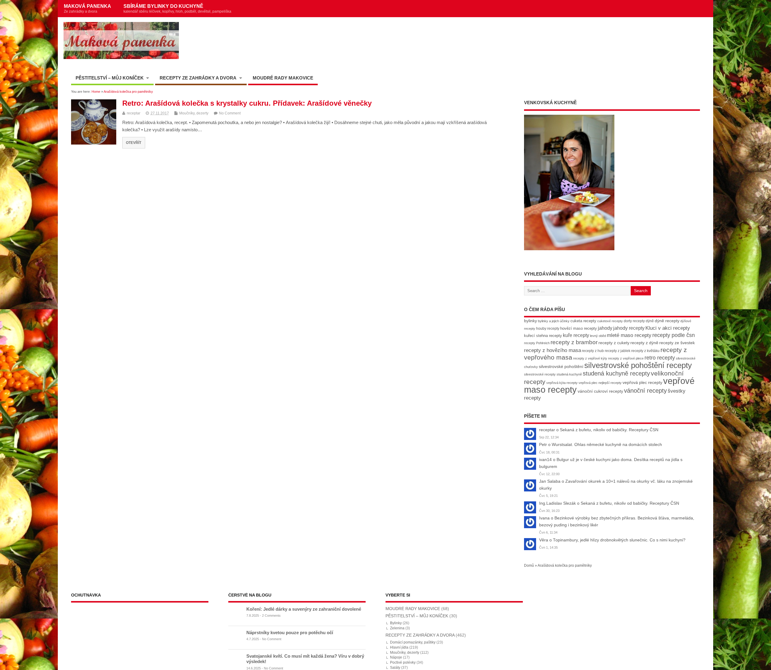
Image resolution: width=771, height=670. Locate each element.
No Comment (230, 113)
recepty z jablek (617, 351)
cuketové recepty (610, 321)
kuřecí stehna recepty (543, 335)
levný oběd (598, 336)
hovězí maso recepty (578, 328)
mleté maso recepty (629, 335)
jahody (605, 328)
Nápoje (396, 657)
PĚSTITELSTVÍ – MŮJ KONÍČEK (110, 77)
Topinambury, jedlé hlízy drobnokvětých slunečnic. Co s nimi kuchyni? (619, 540)
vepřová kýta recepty (562, 383)
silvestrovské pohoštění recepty (638, 365)
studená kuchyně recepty (616, 373)
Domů (529, 565)
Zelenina (397, 628)
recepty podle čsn (673, 335)
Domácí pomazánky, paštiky (412, 642)
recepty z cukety (613, 342)
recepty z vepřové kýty (590, 358)
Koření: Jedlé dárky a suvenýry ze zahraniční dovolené (303, 609)
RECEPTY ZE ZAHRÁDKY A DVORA (198, 77)
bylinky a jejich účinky (554, 321)
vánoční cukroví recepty (600, 391)
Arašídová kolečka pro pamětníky (565, 565)
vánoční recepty (645, 390)
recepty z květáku (645, 351)
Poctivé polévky (403, 662)
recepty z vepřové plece (626, 358)
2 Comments (271, 615)
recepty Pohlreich (537, 343)
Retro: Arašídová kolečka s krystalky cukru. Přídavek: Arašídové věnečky (247, 103)
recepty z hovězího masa (552, 350)
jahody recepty (629, 328)
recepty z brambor (574, 342)
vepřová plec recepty (642, 382)
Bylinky (396, 623)
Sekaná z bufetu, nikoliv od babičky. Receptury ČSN (609, 430)
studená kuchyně (569, 374)
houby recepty (547, 328)
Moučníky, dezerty (193, 113)
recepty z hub (593, 351)
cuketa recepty (583, 321)
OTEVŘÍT (133, 143)
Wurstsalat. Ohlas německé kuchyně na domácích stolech (607, 444)
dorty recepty (634, 321)
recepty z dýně (644, 342)
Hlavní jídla (399, 647)
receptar (133, 113)
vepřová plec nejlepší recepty (600, 383)
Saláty (395, 667)
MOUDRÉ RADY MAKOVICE (283, 77)
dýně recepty (667, 320)
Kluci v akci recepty (667, 328)
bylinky (530, 320)
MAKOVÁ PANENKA (87, 8)
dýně (650, 321)
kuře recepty (576, 335)
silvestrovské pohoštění (561, 366)
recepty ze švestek (677, 342)
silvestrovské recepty (540, 374)
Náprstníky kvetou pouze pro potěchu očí (289, 632)
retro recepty (660, 357)
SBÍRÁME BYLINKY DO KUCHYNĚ (177, 8)
